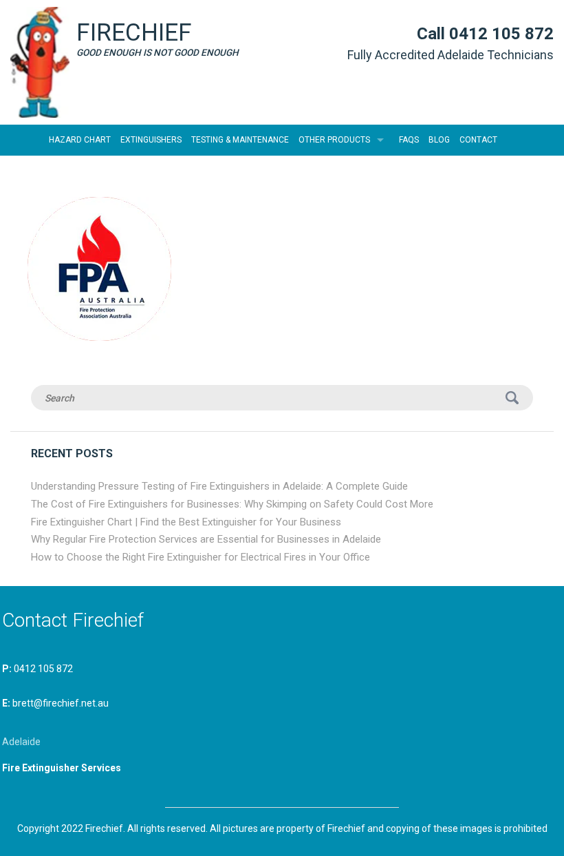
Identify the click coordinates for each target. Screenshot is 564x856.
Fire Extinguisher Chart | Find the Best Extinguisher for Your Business (186, 522)
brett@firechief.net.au (60, 703)
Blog (439, 140)
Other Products (334, 140)
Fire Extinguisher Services (61, 767)
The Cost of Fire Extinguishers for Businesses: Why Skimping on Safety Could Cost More (232, 504)
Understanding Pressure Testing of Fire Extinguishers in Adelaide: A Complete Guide (219, 486)
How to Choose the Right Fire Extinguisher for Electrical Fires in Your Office (200, 557)
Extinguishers (151, 140)
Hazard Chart (80, 140)
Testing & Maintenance (240, 140)
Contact (478, 140)
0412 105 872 (501, 33)
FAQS (409, 140)
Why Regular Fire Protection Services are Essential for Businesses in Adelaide (206, 539)
